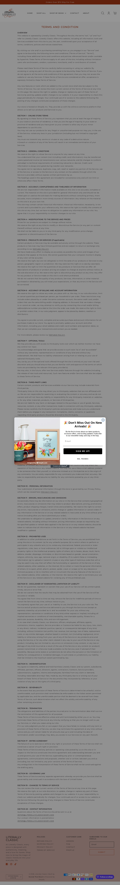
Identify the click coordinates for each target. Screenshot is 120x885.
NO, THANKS (82, 459)
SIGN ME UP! (83, 451)
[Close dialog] (103, 420)
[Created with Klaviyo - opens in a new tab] (60, 466)
